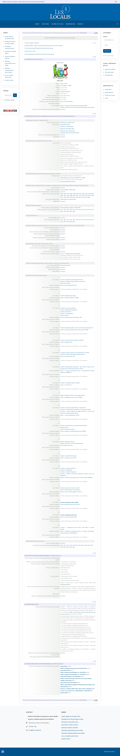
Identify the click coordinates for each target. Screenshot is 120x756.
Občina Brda (64, 666)
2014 (86, 195)
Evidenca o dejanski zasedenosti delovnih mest (72, 279)
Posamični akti (109, 75)
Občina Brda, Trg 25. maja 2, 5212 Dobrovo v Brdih (73, 177)
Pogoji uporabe (109, 92)
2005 (92, 193)
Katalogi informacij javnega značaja (72, 719)
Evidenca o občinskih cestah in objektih (70, 382)
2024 (82, 197)
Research (80, 24)
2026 (88, 197)
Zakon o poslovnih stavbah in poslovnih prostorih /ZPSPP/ (75, 329)
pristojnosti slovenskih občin (67, 122)
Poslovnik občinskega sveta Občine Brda (71, 676)
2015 (89, 195)
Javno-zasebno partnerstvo (69, 736)
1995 (62, 193)
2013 (83, 195)
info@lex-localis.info (35, 730)
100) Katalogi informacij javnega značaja (40, 32)
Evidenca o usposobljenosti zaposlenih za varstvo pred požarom (76, 409)
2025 (85, 197)
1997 (68, 193)
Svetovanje (45, 24)
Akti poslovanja (109, 72)
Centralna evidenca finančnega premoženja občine (73, 354)
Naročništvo (108, 89)
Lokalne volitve (9, 80)
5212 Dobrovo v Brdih (66, 85)
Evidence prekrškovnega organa (68, 295)
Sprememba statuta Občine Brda (69, 682)
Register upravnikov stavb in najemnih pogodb (72, 443)
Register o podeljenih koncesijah (68, 455)
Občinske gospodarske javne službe (10, 63)
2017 (62, 197)
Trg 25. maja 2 (64, 83)
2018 (65, 197)
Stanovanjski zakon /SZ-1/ (67, 445)
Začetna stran (26, 32)
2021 (73, 197)
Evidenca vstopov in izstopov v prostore (70, 488)
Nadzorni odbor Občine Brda (67, 128)
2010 (74, 195)
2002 (83, 193)
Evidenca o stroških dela (66, 470)
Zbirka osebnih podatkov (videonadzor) (70, 489)
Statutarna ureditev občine (69, 725)
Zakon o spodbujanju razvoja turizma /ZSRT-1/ (72, 397)
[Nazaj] (97, 32)
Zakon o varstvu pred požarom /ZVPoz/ (70, 415)
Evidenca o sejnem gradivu (67, 313)
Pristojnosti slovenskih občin (69, 722)
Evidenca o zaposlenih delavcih (68, 468)
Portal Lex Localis (110, 95)
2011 (77, 195)
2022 (76, 197)
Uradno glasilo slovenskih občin (70, 716)
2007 (65, 195)
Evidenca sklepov (65, 315)
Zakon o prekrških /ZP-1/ (66, 342)
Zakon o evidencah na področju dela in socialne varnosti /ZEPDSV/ (77, 477)
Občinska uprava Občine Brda (68, 131)
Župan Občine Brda (65, 124)
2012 (80, 195)
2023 (79, 197)
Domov (37, 24)
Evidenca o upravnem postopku (68, 308)
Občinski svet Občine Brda (67, 126)
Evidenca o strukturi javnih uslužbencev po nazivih (73, 281)
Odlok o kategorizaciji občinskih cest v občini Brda (73, 672)
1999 (74, 193)
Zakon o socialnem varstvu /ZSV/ (68, 457)
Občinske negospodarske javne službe (9, 70)
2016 (92, 195)
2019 (68, 197)
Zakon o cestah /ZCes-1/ (66, 384)
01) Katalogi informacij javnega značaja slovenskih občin (65, 32)
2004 (89, 193)
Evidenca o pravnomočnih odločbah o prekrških (72, 340)
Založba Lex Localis (57, 24)
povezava (63, 109)
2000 (77, 193)
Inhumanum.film (70, 24)
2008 (68, 195)
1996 (65, 193)
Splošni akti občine (110, 69)
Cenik (106, 98)
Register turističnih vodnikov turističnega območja (73, 395)
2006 (62, 195)
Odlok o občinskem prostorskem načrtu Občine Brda (74, 668)
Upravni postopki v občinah (69, 727)
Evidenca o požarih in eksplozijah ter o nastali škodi (73, 407)
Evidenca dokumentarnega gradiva (69, 309)
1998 (71, 193)
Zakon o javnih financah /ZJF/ (68, 356)
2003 (86, 193)
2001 (80, 193)
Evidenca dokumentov (66, 311)
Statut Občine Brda (65, 670)
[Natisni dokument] (95, 32)
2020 (70, 197)
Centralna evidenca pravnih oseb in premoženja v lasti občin (75, 352)
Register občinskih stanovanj (67, 441)
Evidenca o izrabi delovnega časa (68, 472)
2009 (71, 195)
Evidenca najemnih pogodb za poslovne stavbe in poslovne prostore (77, 327)
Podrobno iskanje (9, 100)
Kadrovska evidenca (65, 283)
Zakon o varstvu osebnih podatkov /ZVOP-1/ (71, 491)
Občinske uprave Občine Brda (73, 253)
